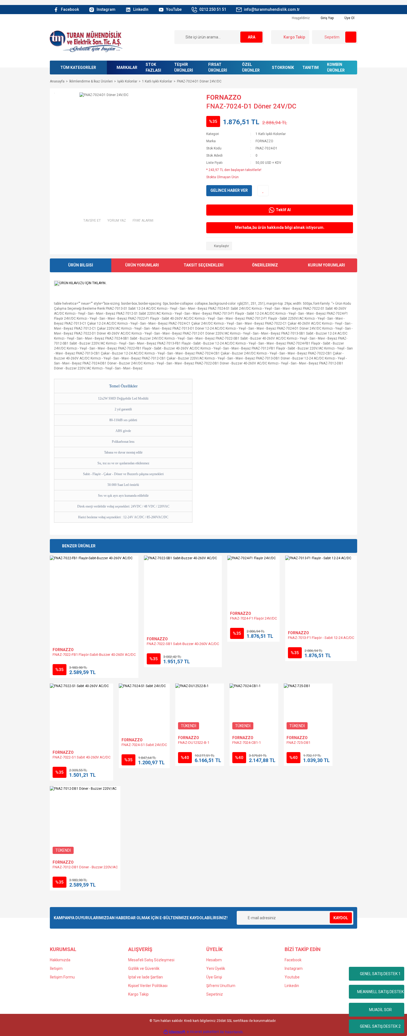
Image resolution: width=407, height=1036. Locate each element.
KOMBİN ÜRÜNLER (336, 67)
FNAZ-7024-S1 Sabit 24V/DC (144, 745)
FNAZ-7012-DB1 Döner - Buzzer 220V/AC (85, 867)
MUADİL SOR (380, 1009)
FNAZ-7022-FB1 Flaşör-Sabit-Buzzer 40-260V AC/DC (94, 654)
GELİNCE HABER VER (229, 190)
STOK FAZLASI (153, 67)
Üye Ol (349, 18)
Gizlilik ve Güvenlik (143, 968)
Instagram (294, 968)
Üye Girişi (214, 977)
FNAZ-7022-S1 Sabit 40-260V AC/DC (81, 757)
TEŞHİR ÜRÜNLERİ (183, 67)
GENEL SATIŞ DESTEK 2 (380, 1026)
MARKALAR (127, 67)
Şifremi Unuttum (220, 985)
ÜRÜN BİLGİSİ (80, 265)
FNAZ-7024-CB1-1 (246, 742)
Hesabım (214, 960)
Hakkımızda (60, 960)
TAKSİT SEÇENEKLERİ (203, 265)
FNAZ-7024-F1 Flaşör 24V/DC (253, 618)
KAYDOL (340, 918)
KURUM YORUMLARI (326, 265)
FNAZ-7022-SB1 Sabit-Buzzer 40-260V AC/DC (183, 644)
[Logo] (85, 41)
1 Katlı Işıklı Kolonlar (271, 134)
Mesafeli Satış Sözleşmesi (151, 960)
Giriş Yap (327, 18)
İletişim (56, 968)
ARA (251, 37)
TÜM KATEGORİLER (78, 67)
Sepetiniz (214, 994)
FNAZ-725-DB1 (298, 742)
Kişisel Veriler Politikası (148, 985)
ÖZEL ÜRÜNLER (251, 67)
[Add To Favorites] (263, 190)
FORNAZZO (223, 97)
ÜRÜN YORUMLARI (142, 265)
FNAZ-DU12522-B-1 (193, 742)
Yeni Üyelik (215, 968)
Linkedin (292, 985)
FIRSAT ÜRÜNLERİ (217, 67)
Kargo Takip (138, 994)
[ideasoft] (174, 1032)
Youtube (292, 977)
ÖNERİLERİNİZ (265, 265)
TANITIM (310, 67)
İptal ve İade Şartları (145, 977)
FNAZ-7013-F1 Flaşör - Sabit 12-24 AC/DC (321, 638)
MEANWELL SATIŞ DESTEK (380, 992)
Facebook (293, 960)
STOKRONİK (283, 67)
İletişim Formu (62, 977)
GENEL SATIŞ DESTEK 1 (380, 974)
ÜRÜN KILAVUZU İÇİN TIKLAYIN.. (83, 283)
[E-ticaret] (203, 1031)
